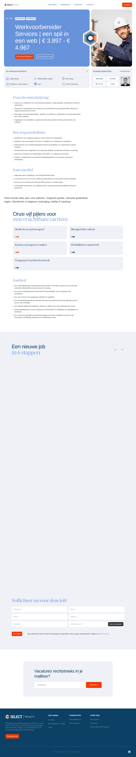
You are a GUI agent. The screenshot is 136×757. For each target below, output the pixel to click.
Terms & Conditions (73, 752)
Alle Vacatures (74, 723)
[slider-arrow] (122, 349)
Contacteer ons (12, 736)
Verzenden (17, 634)
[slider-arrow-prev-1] (115, 349)
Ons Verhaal (94, 719)
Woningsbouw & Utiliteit (56, 724)
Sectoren (53, 715)
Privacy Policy (59, 752)
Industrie (51, 720)
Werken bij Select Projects (99, 727)
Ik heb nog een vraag (45, 56)
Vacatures (127, 5)
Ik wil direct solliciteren (24, 56)
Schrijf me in (94, 685)
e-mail (112, 84)
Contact (90, 4)
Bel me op (99, 84)
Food (50, 727)
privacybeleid (104, 634)
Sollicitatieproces (75, 719)
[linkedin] (129, 752)
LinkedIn (113, 78)
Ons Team (93, 723)
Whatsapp (99, 78)
